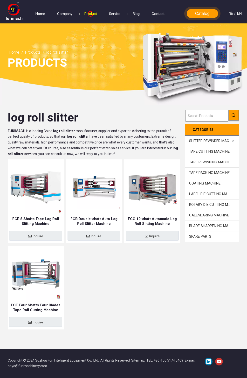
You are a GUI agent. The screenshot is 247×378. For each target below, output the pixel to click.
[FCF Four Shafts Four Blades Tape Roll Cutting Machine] (35, 273)
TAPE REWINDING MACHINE (211, 162)
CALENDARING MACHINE (209, 215)
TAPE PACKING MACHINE (209, 173)
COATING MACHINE (204, 183)
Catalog (202, 13)
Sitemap (137, 360)
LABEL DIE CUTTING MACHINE (213, 194)
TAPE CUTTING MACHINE (209, 151)
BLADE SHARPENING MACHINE (214, 226)
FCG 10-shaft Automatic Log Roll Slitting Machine (152, 221)
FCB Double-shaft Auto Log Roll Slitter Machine (93, 221)
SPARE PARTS (200, 236)
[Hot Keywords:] (233, 115)
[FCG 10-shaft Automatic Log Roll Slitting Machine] (152, 187)
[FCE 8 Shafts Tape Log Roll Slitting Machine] (35, 187)
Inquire (38, 236)
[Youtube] (219, 361)
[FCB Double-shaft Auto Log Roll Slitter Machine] (94, 187)
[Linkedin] (209, 361)
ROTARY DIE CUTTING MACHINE (214, 204)
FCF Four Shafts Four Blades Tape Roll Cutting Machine (35, 307)
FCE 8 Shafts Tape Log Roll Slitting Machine (35, 221)
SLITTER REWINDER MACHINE (213, 141)
